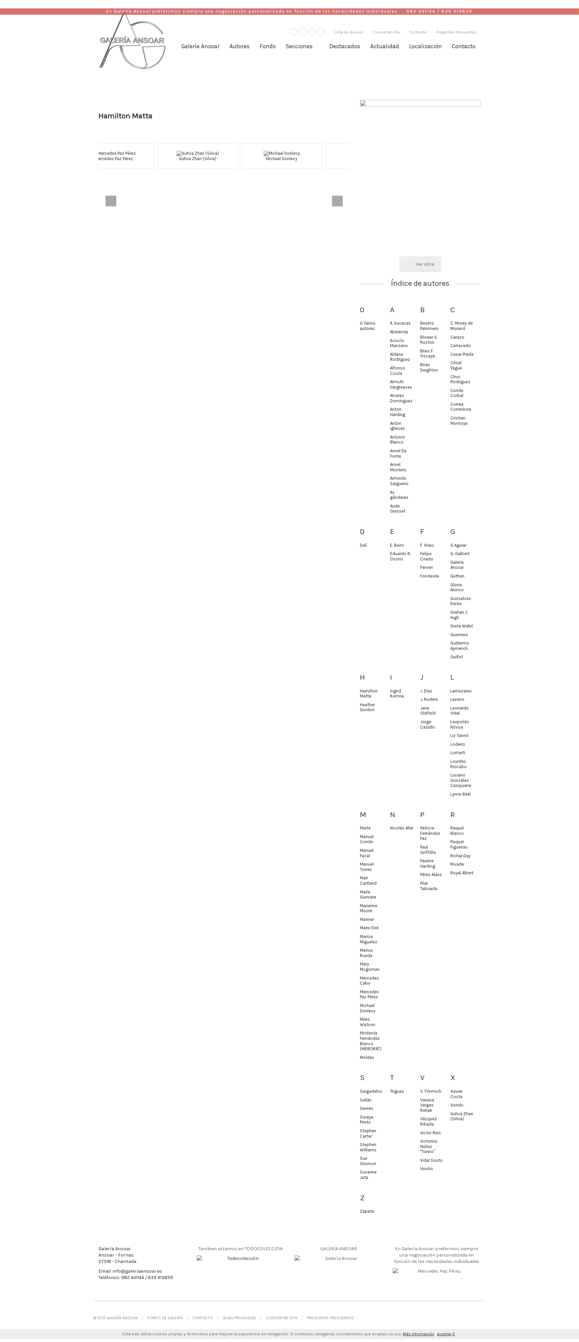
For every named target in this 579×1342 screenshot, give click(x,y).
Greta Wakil (461, 625)
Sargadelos (371, 1091)
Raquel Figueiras (459, 844)
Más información (418, 1334)
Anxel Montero (398, 467)
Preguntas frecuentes (456, 32)
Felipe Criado (426, 556)
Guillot (456, 656)
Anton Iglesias (397, 426)
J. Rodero (429, 699)
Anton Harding (397, 412)
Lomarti (457, 752)
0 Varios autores (368, 326)
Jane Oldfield (428, 711)
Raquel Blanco (457, 830)
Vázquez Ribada (428, 1121)
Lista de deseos (349, 32)
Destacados (344, 46)
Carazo (457, 337)
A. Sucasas (308, 158)
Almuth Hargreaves (401, 384)
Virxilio (426, 1168)
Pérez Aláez (431, 874)
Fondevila (429, 576)
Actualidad (384, 46)
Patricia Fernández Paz (430, 833)
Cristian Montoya (458, 420)
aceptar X (446, 1334)
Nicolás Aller (401, 827)
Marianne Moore (368, 908)
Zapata (367, 1211)
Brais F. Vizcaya (427, 353)
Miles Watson (367, 1022)
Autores (240, 46)
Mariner (367, 919)
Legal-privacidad (239, 1318)
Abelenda (399, 331)
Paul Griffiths (428, 850)
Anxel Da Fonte (398, 453)
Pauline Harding (427, 863)
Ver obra (425, 264)
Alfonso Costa (397, 370)
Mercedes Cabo (369, 981)
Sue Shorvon (368, 1161)
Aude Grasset (397, 509)
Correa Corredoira (460, 407)
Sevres (366, 1108)
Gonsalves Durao (460, 601)
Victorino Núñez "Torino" (429, 1146)
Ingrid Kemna (397, 693)
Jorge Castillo (427, 724)
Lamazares (461, 690)
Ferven (426, 567)
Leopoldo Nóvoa (459, 724)
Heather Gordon (367, 707)
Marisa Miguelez (368, 939)
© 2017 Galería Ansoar (115, 1318)
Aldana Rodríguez (400, 357)
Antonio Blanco (397, 439)
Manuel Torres (367, 867)
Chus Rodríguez (460, 379)
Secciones (299, 46)
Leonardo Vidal (459, 711)
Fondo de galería (165, 1318)
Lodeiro (457, 744)
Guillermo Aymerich (459, 646)
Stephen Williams (368, 1147)
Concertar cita (386, 32)
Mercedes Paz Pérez (369, 994)
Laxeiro (457, 699)
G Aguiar (458, 545)
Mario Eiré (369, 927)
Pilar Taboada (428, 886)
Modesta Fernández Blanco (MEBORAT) (371, 1040)
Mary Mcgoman (370, 966)
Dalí (363, 545)
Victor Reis (430, 1132)
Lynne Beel (460, 794)
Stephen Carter (368, 1133)
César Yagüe (456, 365)
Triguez (397, 1091)
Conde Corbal (456, 393)
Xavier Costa (456, 1094)
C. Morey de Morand (461, 326)
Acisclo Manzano (399, 343)
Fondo (268, 46)
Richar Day (460, 855)
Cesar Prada (461, 354)
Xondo (456, 1105)
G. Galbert (459, 553)
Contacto (418, 32)
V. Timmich (430, 1091)
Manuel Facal (367, 853)
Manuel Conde (367, 839)
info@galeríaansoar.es (137, 1271)
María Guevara (368, 894)
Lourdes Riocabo (458, 764)
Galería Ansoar (200, 46)
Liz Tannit (459, 735)
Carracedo (460, 345)
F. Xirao (427, 545)
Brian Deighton (429, 367)
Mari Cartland (368, 880)
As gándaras (399, 495)
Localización (425, 46)
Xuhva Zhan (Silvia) (140, 158)
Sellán (366, 1099)
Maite (365, 827)
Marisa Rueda (366, 953)
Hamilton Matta (369, 693)
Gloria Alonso (457, 587)
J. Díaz (426, 690)
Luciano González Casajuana (460, 780)
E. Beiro (397, 545)
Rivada (457, 864)
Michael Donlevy (224, 158)
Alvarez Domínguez (401, 398)
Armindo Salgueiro (399, 481)
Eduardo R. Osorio (400, 556)
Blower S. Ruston (429, 340)
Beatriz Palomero (429, 326)
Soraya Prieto (366, 1120)
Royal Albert (461, 872)
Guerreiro (459, 634)
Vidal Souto (431, 1160)
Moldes (367, 1057)
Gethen (457, 576)
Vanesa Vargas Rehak (427, 1105)
